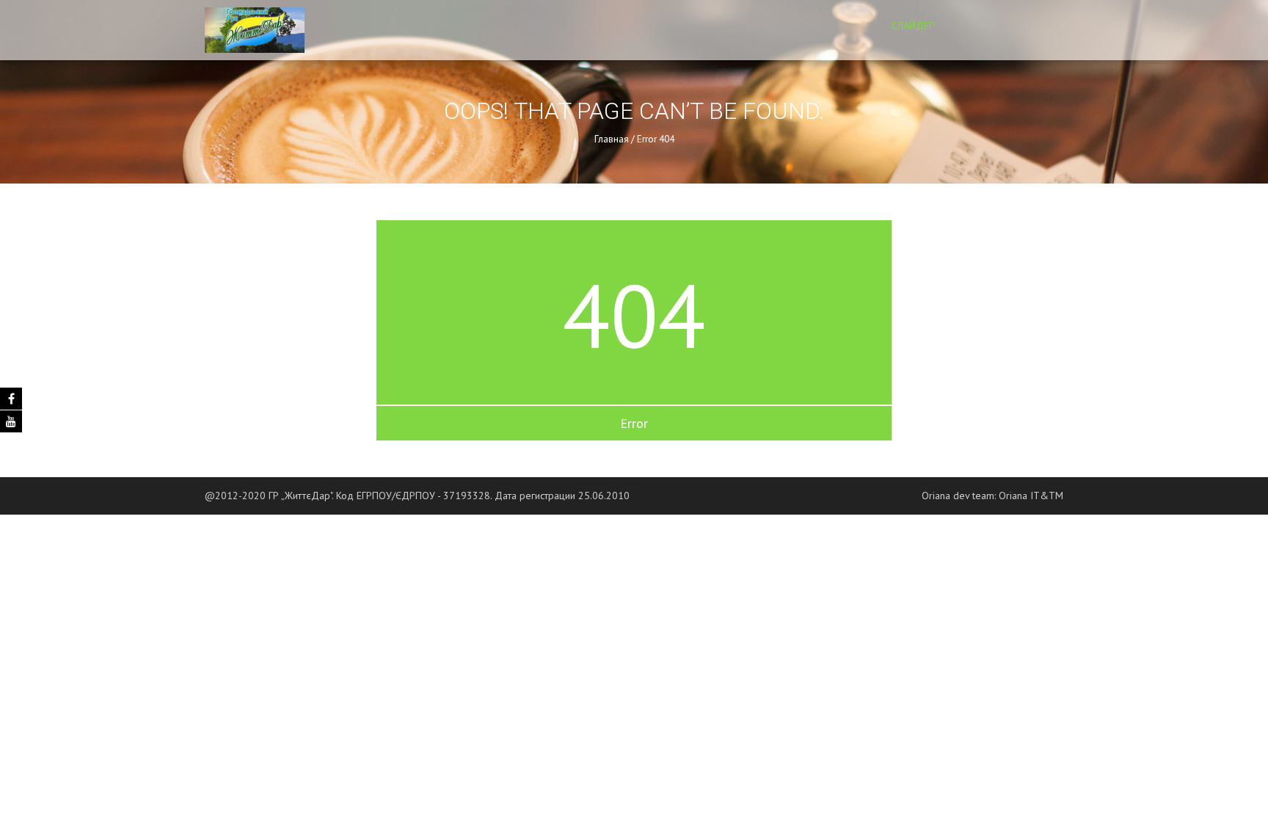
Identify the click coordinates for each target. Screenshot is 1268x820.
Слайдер (913, 25)
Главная (611, 139)
